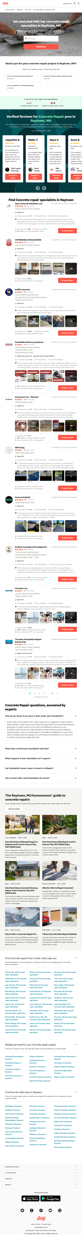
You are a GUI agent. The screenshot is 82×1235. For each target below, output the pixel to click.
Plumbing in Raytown (13, 1106)
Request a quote (13, 176)
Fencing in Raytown (12, 1128)
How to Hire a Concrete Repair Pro (20, 934)
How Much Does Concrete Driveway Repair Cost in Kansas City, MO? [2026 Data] (21, 890)
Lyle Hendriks (10, 838)
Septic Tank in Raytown (63, 1121)
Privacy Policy (46, 1224)
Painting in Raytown (62, 1129)
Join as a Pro (67, 4)
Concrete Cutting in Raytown (41, 1077)
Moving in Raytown (37, 1106)
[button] (21, 268)
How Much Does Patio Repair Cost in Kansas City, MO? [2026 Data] (59, 843)
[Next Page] (57, 693)
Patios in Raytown (37, 1056)
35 (52, 693)
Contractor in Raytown (63, 1125)
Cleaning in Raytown (37, 1114)
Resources (8, 1179)
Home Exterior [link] (10, 10)
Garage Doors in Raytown (39, 1118)
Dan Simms (46, 930)
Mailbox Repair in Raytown (64, 1067)
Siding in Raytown (12, 1142)
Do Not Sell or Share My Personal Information (41, 1230)
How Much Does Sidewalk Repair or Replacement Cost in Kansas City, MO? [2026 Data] (21, 844)
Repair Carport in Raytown (64, 1077)
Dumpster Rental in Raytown (65, 1114)
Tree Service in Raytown (14, 1114)
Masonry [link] (20, 10)
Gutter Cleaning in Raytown (64, 1133)
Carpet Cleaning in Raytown (65, 1137)
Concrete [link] (28, 10)
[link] (7, 169)
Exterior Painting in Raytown (65, 1110)
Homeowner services (12, 1167)
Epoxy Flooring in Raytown (40, 1081)
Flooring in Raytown (37, 1110)
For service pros (10, 1173)
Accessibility (40, 1227)
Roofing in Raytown (12, 1110)
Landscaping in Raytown (14, 1138)
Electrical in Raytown (13, 1124)
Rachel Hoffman (48, 884)
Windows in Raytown (38, 1134)
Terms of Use (35, 1224)
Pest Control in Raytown (14, 1146)
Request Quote (67, 231)
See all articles (14, 809)
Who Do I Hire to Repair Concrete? (58, 888)
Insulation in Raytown (38, 1144)
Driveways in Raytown (62, 1063)
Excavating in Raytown (63, 1147)
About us (8, 1185)
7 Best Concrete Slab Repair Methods (59, 934)
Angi (44, 838)
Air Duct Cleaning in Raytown (65, 1118)
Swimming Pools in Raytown (65, 1106)
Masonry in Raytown (37, 1067)
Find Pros (41, 46)
